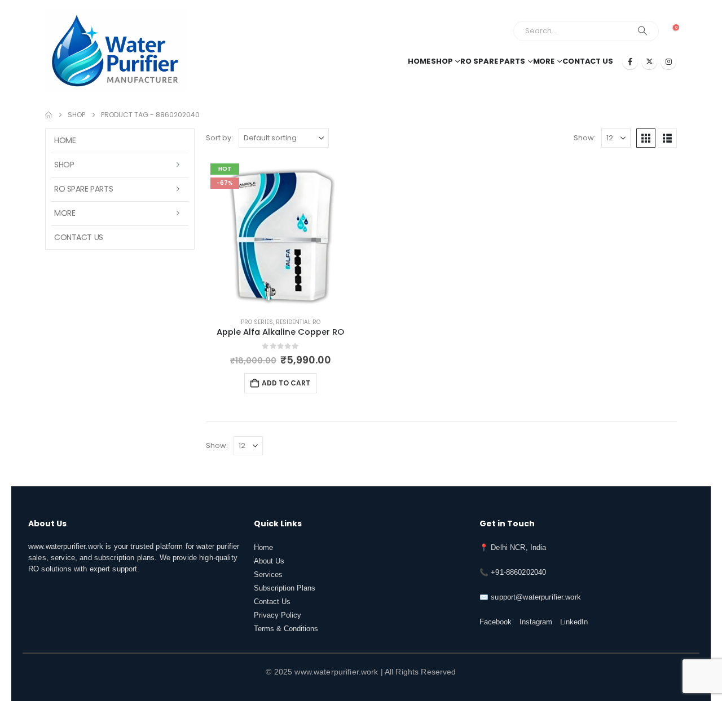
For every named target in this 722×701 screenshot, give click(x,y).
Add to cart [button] (286, 383)
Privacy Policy (277, 615)
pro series (257, 322)
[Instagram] (668, 61)
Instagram (536, 622)
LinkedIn (574, 622)
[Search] (642, 31)
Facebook (495, 622)
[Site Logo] (115, 50)
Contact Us (587, 61)
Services (268, 575)
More (544, 61)
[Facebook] (630, 61)
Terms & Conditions (286, 629)
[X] (649, 61)
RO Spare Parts (492, 61)
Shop (442, 61)
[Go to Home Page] (48, 115)
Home (419, 61)
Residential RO (298, 322)
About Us (269, 561)
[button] (645, 138)
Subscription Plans (284, 588)
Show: (585, 137)
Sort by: (219, 137)
